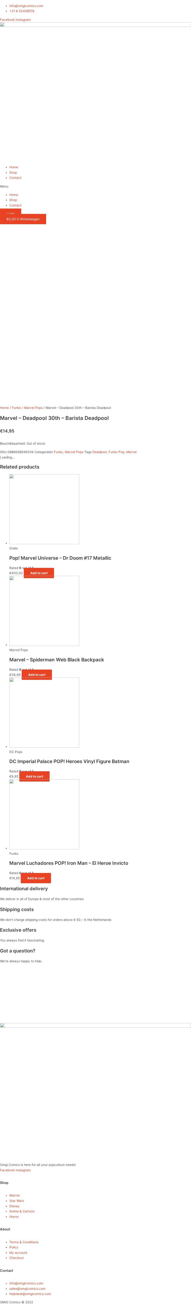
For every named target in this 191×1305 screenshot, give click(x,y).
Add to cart (39, 573)
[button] (95, 186)
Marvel (131, 452)
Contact (15, 178)
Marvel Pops (33, 408)
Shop (13, 172)
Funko (16, 408)
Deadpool (99, 452)
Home (13, 167)
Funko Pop (116, 452)
